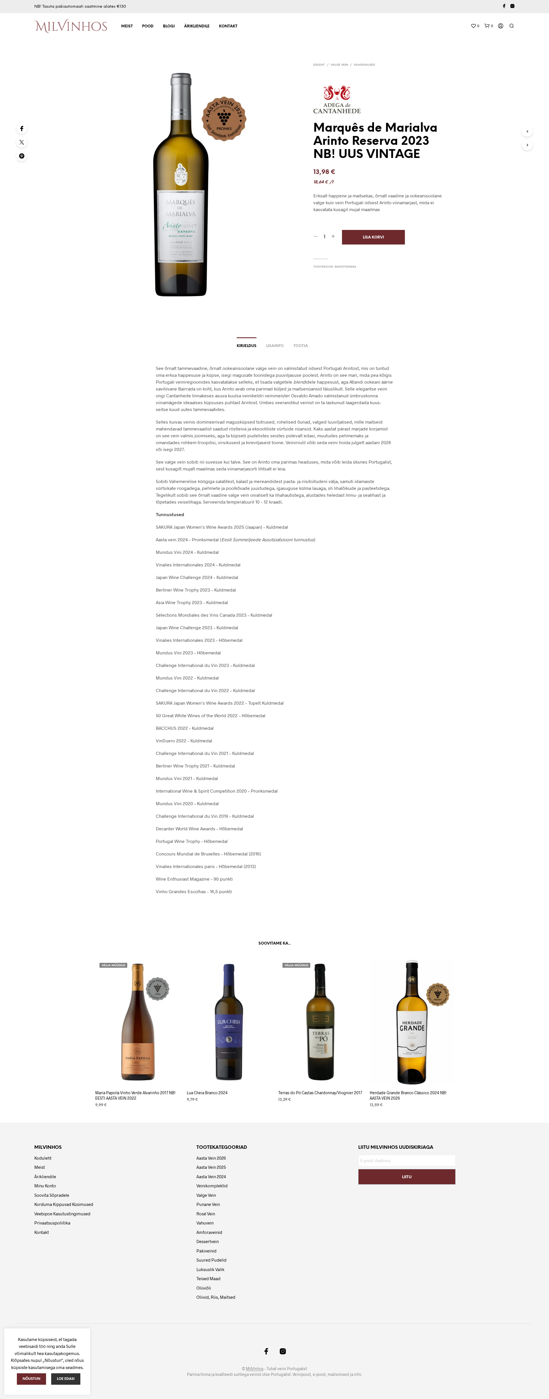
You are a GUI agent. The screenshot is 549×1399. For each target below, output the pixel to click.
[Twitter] (21, 142)
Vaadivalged (364, 65)
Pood (148, 26)
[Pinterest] (21, 155)
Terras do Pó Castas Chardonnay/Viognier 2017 (320, 1092)
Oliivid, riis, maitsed (215, 1297)
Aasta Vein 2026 (211, 1158)
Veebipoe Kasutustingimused (62, 1213)
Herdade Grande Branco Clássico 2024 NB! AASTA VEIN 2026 (408, 1095)
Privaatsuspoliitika (52, 1222)
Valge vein (339, 65)
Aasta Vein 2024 (211, 1176)
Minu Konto (45, 1185)
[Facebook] (21, 128)
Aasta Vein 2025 (211, 1167)
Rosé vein (205, 1213)
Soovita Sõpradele (51, 1195)
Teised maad (208, 1278)
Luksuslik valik (210, 1269)
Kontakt (228, 26)
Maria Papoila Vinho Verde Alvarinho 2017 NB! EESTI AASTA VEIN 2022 (135, 1095)
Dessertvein (207, 1241)
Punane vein (208, 1204)
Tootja (300, 346)
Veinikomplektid (212, 1185)
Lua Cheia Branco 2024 (207, 1092)
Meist (127, 26)
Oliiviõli (203, 1287)
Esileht (319, 65)
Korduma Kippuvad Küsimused (63, 1204)
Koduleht (42, 1158)
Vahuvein (205, 1222)
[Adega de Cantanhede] (339, 99)
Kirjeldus (246, 346)
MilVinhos (255, 1368)
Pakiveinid (206, 1250)
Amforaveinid (209, 1232)
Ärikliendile (197, 26)
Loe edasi (66, 1379)
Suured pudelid (211, 1259)
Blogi (169, 26)
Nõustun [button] (31, 1379)
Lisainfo (275, 346)
